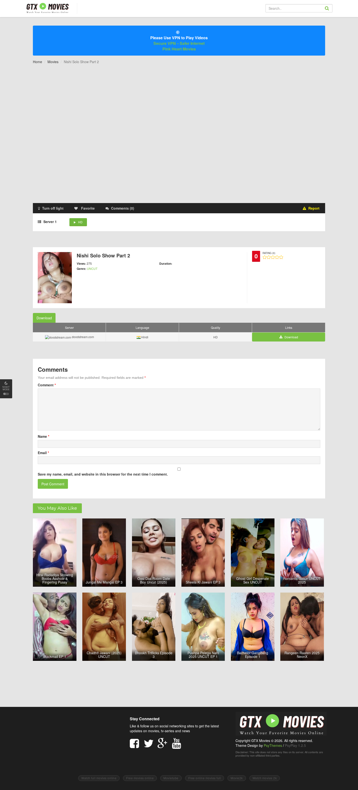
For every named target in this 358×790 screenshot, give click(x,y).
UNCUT (92, 268)
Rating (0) (269, 253)
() (122, 208)
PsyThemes (273, 745)
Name (43, 436)
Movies (52, 61)
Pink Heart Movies (179, 49)
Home (37, 61)
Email (43, 452)
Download (44, 317)
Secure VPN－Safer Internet (179, 43)
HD (80, 222)
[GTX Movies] (47, 8)
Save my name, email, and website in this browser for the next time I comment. (103, 474)
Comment (47, 384)
